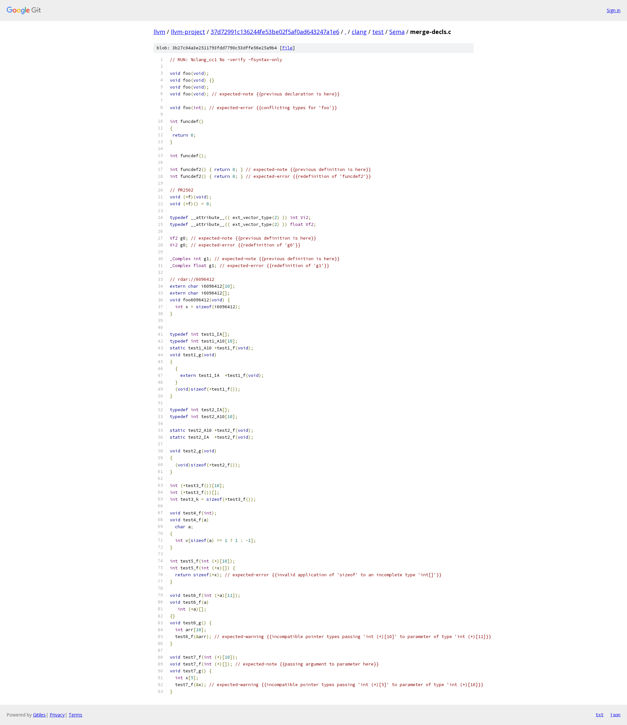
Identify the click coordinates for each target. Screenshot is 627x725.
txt (599, 714)
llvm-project (188, 32)
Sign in (613, 10)
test (378, 32)
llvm (159, 32)
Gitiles (39, 715)
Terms (75, 715)
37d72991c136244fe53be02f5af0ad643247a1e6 (275, 32)
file (287, 48)
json (615, 714)
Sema (397, 32)
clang (359, 32)
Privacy (57, 715)
